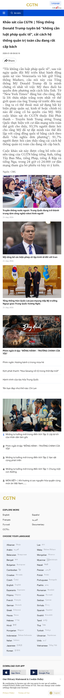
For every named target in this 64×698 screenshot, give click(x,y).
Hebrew (13, 620)
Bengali (12, 559)
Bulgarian (16, 564)
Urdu (41, 640)
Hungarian (15, 630)
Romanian (45, 589)
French (14, 600)
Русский (6, 524)
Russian (44, 594)
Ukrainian (46, 635)
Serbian (44, 600)
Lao (41, 544)
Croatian (15, 574)
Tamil (42, 620)
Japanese (14, 645)
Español (35, 514)
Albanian (14, 544)
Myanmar (47, 559)
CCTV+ (6, 529)
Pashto (43, 584)
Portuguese (47, 579)
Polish (43, 574)
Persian (44, 569)
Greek (14, 610)
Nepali (42, 564)
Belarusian (17, 554)
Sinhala (43, 605)
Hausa (13, 615)
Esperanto (16, 589)
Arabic (13, 549)
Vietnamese (47, 645)
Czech (13, 579)
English (6, 514)
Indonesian (19, 635)
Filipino (14, 594)
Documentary (38, 524)
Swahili (44, 615)
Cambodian (14, 569)
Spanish (44, 610)
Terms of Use (24, 693)
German (14, 605)
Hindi (11, 625)
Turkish (44, 630)
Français (6, 519)
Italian (13, 640)
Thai (41, 625)
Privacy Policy (8, 693)
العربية (35, 519)
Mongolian (46, 554)
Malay (46, 549)
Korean (13, 650)
